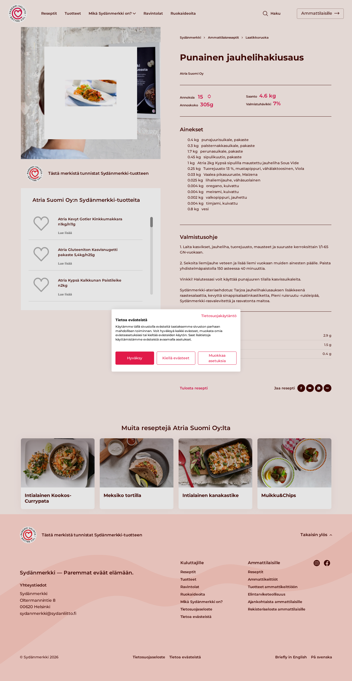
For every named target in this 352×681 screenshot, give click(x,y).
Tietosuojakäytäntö (219, 316)
